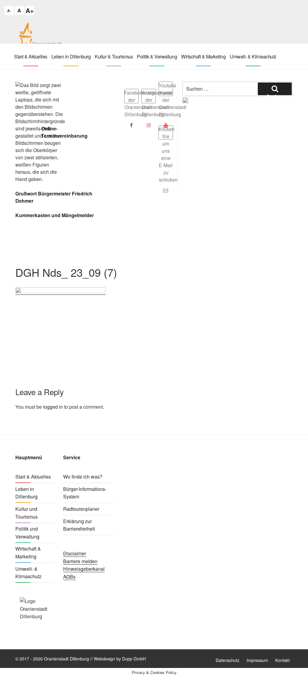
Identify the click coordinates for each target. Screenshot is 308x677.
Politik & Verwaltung (157, 56)
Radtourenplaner (81, 508)
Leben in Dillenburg (71, 56)
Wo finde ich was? (82, 476)
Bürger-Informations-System (84, 492)
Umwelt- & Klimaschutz (253, 56)
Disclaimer (74, 553)
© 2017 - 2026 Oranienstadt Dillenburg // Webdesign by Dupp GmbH (80, 659)
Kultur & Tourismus (114, 56)
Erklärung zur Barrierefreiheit (79, 525)
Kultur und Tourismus (26, 512)
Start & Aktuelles (30, 56)
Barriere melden (80, 561)
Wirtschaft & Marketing (203, 56)
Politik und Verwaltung (27, 532)
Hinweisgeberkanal (84, 568)
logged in (53, 406)
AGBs (69, 576)
